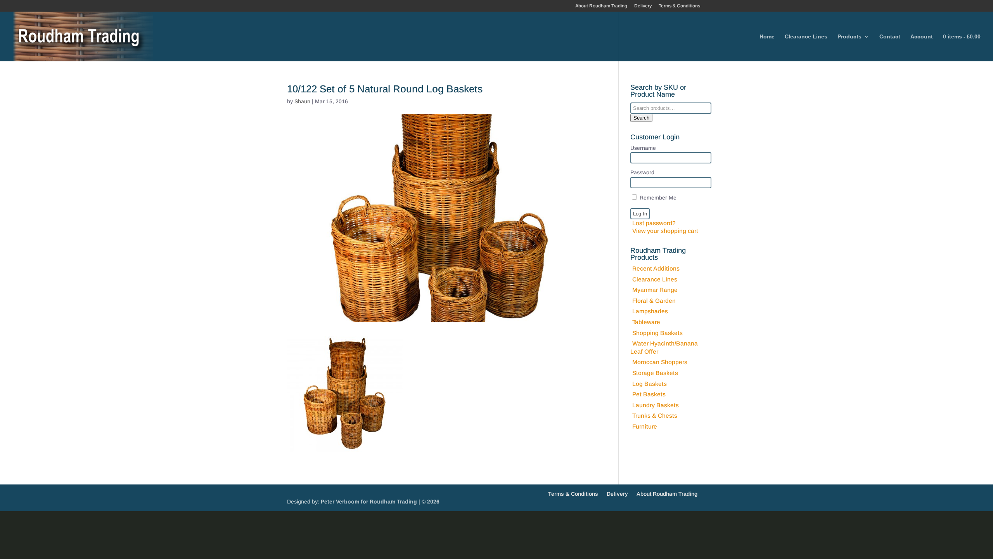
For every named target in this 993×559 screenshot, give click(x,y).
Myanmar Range (655, 289)
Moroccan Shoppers (659, 362)
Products (849, 37)
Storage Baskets (655, 373)
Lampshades (650, 311)
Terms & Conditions (679, 6)
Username (643, 148)
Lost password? (654, 223)
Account (921, 37)
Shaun (302, 101)
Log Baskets (649, 383)
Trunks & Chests (654, 415)
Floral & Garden (654, 300)
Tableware (646, 322)
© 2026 (430, 501)
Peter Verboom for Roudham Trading (369, 501)
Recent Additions (656, 268)
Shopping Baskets (657, 333)
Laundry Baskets (655, 405)
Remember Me (657, 197)
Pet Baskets (649, 394)
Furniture (644, 426)
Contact (889, 37)
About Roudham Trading (601, 6)
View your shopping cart (665, 230)
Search (641, 118)
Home (767, 37)
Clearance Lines (806, 37)
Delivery (643, 6)
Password (642, 172)
